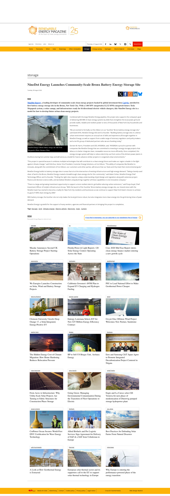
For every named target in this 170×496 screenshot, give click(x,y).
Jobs (44, 44)
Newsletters (138, 44)
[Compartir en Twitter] (120, 94)
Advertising (53, 491)
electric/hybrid (36, 297)
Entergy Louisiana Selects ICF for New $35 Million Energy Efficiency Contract (83, 321)
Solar (54, 49)
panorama (34, 261)
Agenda (30, 44)
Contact (61, 491)
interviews (110, 447)
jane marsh (72, 370)
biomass (110, 332)
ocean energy (35, 409)
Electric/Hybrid (119, 49)
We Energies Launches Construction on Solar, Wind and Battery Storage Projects (46, 286)
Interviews (130, 49)
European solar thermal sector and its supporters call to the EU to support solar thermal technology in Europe (84, 472)
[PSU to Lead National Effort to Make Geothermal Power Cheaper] (122, 274)
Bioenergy (62, 49)
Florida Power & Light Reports (83, 250)
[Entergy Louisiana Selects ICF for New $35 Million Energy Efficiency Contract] (84, 309)
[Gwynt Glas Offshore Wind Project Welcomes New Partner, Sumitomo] (122, 309)
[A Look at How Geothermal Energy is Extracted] (46, 461)
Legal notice (91, 491)
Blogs (139, 49)
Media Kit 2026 (42, 491)
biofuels (71, 409)
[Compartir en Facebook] (125, 94)
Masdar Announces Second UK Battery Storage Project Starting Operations (43, 250)
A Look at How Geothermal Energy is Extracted (45, 471)
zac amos (110, 409)
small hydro (111, 370)
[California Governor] (84, 275)
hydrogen (72, 261)
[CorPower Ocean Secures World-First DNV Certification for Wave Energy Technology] (46, 425)
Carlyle (125, 102)
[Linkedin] (110, 44)
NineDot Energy (34, 102)
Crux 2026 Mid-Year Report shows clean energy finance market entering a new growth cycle (122, 250)
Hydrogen (108, 49)
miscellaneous (111, 225)
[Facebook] (105, 44)
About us (51, 44)
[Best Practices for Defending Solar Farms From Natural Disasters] (122, 422)
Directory (38, 44)
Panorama (39, 49)
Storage (86, 49)
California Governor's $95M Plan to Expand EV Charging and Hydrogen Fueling (83, 286)
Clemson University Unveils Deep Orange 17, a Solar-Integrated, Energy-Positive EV (44, 321)
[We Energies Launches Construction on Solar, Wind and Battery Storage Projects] (46, 273)
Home (31, 49)
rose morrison (35, 370)
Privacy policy (81, 491)
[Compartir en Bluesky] (140, 94)
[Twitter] (120, 44)
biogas (71, 332)
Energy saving (97, 49)
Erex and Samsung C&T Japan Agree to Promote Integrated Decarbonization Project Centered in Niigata (122, 358)
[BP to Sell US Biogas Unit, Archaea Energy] (84, 350)
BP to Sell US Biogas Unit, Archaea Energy (83, 356)
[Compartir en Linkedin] (135, 94)
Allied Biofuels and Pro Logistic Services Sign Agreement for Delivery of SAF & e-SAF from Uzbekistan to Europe (84, 435)
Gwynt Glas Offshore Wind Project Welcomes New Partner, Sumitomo (121, 320)
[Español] (133, 28)
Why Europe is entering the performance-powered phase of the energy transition (121, 472)
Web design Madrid (136, 491)
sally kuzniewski (36, 447)
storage (33, 225)
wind (108, 297)
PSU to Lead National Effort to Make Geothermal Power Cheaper (122, 285)
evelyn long (34, 332)
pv (70, 225)
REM (29, 99)
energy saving (73, 297)
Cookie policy (70, 491)
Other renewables (75, 49)
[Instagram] (125, 44)
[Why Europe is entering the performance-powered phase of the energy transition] (122, 460)
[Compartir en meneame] (130, 94)
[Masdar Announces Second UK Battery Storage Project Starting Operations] (46, 234)
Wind (47, 49)
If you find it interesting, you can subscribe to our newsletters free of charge (111, 218)
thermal (71, 447)
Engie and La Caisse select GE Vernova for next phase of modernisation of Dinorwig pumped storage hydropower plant (121, 397)
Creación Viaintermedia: (113, 491)
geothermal (111, 261)
